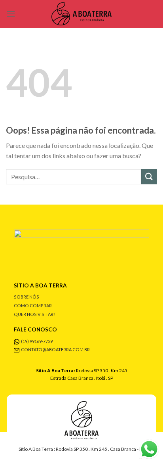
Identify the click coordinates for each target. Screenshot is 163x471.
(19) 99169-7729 (37, 341)
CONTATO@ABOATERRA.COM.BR (55, 349)
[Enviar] (149, 176)
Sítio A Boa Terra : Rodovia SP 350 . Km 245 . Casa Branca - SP (81, 449)
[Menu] (10, 13)
